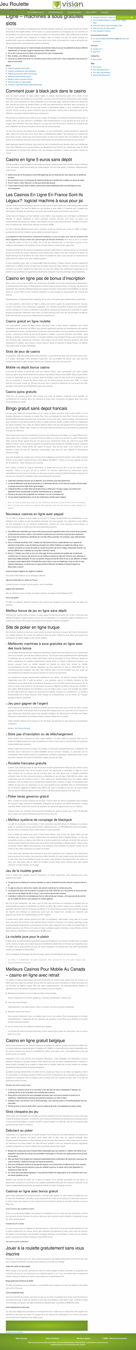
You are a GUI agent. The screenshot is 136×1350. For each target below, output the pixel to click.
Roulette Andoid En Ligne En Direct (106, 17)
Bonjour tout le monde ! (14, 1332)
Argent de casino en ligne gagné (18, 1266)
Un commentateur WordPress (104, 38)
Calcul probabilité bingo (15, 1293)
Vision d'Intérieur (52, 1338)
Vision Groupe (21, 1338)
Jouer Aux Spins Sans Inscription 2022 (107, 25)
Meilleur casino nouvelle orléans (20, 79)
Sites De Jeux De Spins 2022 (104, 28)
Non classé (97, 59)
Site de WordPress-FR (101, 75)
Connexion (97, 67)
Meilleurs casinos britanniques (19, 76)
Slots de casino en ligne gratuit (19, 82)
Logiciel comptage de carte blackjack (22, 71)
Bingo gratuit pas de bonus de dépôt (19, 1281)
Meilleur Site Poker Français (19, 728)
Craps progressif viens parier (19, 68)
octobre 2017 (98, 49)
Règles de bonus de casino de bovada (22, 73)
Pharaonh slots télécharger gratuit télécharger (25, 84)
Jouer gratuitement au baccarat (17, 1307)
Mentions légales (83, 1338)
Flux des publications (101, 69)
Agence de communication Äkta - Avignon (71, 1345)
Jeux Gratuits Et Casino (102, 31)
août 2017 (97, 51)
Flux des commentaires (101, 72)
